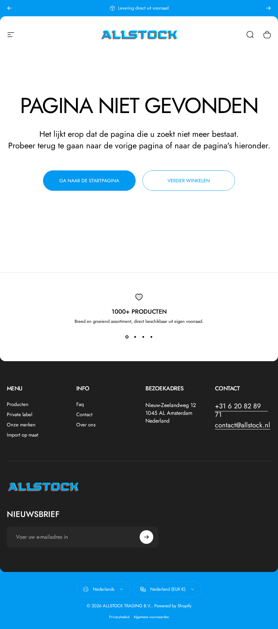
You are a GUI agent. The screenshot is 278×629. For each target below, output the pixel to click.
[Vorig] (9, 8)
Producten (17, 404)
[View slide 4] (151, 337)
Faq (80, 404)
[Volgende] (268, 8)
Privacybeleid (119, 616)
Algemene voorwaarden (151, 616)
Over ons (86, 425)
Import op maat (22, 435)
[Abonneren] (146, 537)
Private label (19, 414)
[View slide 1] (127, 337)
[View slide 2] (135, 337)
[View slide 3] (143, 337)
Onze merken (21, 425)
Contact (84, 414)
